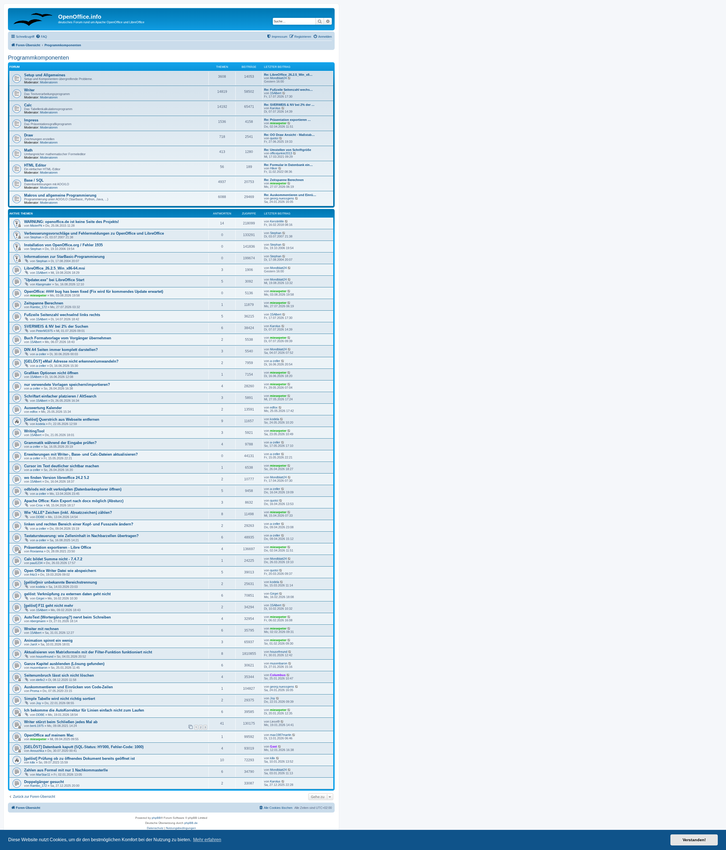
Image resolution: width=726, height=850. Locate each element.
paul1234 (36, 563)
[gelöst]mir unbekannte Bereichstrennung (60, 582)
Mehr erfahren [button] (207, 839)
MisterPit (36, 225)
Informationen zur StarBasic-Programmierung (64, 256)
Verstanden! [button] (694, 840)
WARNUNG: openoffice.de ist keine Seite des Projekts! (71, 222)
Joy (38, 703)
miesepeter (278, 123)
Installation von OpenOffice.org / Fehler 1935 (63, 245)
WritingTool (34, 431)
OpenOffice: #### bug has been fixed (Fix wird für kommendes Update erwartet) (93, 291)
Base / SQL (34, 180)
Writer (29, 90)
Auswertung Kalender (43, 408)
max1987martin (280, 735)
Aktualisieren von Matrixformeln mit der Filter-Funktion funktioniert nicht (88, 652)
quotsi (274, 138)
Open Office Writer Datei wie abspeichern (60, 571)
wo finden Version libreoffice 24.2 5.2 (56, 478)
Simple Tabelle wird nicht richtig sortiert (59, 699)
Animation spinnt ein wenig (48, 640)
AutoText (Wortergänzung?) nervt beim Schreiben (67, 617)
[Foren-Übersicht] (33, 18)
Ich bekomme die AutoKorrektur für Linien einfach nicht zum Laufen (84, 710)
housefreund (44, 656)
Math (28, 150)
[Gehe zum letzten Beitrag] (286, 221)
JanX (33, 644)
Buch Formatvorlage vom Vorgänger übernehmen (67, 338)
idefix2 (40, 679)
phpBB (156, 817)
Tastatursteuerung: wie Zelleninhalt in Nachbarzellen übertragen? (81, 536)
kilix (32, 762)
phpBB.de (191, 822)
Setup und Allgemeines (44, 75)
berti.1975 (37, 725)
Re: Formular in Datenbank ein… (288, 165)
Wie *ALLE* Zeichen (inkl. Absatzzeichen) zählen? (68, 512)
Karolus (275, 108)
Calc (28, 105)
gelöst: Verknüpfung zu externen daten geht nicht (67, 594)
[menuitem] (41, 36)
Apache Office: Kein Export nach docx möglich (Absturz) (73, 501)
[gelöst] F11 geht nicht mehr (48, 605)
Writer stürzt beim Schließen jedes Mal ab (61, 722)
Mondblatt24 (278, 78)
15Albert (275, 93)
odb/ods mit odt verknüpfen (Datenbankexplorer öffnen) (72, 489)
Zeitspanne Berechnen (43, 303)
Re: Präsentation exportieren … (287, 119)
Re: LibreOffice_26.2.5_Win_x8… (288, 74)
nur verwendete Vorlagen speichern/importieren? (67, 384)
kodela (40, 424)
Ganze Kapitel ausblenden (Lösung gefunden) (64, 664)
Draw (28, 135)
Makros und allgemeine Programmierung (60, 195)
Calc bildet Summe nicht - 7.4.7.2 (53, 559)
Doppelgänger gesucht (44, 782)
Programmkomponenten (38, 57)
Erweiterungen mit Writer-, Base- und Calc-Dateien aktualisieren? (81, 454)
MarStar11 (43, 774)
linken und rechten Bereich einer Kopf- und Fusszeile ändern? (78, 524)
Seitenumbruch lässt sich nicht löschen (59, 675)
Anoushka (37, 750)
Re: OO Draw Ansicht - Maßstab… (289, 134)
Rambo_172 (38, 307)
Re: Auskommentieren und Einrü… (290, 195)
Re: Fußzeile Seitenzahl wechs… (288, 89)
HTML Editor (35, 165)
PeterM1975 (44, 331)
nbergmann (38, 621)
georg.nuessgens (282, 198)
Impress (31, 120)
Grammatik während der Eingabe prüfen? (60, 443)
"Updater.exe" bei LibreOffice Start (54, 280)
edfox (34, 411)
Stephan (35, 237)
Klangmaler (43, 284)
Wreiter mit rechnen (41, 629)
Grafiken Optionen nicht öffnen (51, 373)
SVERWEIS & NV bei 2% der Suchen (56, 326)
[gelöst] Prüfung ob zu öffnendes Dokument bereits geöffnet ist (79, 758)
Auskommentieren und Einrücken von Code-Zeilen (68, 687)
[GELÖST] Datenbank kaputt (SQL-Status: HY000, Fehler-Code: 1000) (83, 747)
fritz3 (33, 574)
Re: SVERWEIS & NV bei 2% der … (289, 104)
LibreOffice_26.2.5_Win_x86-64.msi (54, 268)
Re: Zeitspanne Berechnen (284, 180)
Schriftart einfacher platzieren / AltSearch (60, 396)
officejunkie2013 (281, 153)
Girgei (40, 598)
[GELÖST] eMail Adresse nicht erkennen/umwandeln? (71, 361)
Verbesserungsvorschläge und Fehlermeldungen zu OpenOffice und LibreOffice (94, 233)
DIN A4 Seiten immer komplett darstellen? (61, 350)
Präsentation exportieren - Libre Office (57, 547)
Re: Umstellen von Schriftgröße (287, 150)
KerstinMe (277, 221)
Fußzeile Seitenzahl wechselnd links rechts (62, 315)
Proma (34, 691)
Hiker (273, 168)
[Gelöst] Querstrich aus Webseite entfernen (61, 419)
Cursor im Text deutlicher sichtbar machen (61, 466)
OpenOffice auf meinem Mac (49, 735)
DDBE (40, 517)
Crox (39, 505)
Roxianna (36, 551)
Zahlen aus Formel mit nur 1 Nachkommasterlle (66, 770)
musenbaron (38, 667)
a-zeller (41, 354)
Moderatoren (49, 82)
